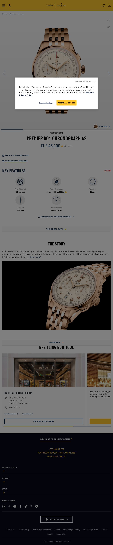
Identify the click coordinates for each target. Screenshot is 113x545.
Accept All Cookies (66, 103)
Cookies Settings (46, 103)
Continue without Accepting (85, 81)
